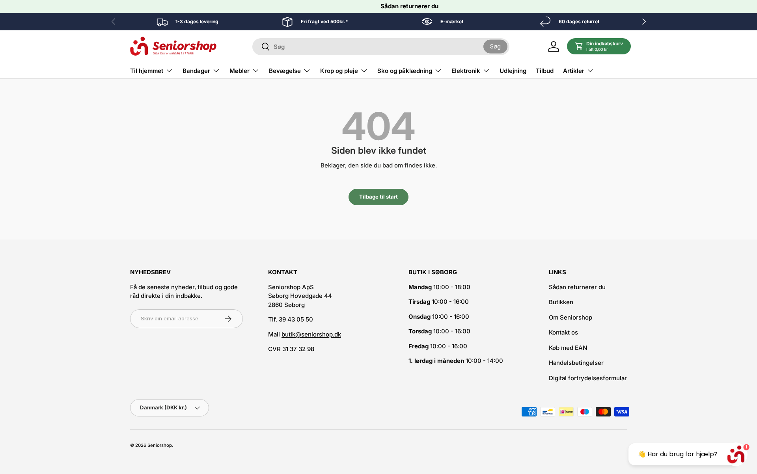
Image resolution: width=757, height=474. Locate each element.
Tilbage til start (378, 196)
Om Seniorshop (570, 317)
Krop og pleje (339, 70)
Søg (495, 46)
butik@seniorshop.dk (311, 334)
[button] (599, 46)
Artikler (573, 70)
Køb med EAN (568, 347)
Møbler (239, 70)
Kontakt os (563, 332)
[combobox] (380, 46)
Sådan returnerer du (409, 6)
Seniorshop (159, 445)
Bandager (196, 70)
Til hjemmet (146, 70)
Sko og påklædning (404, 70)
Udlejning (513, 70)
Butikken (561, 302)
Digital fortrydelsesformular (588, 378)
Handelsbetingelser (576, 362)
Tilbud (545, 70)
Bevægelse (285, 70)
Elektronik (465, 70)
